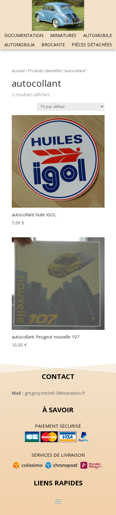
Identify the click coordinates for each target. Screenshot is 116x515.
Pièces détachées (92, 45)
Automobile (97, 35)
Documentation (23, 35)
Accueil (18, 70)
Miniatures (63, 35)
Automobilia (19, 45)
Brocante (53, 45)
